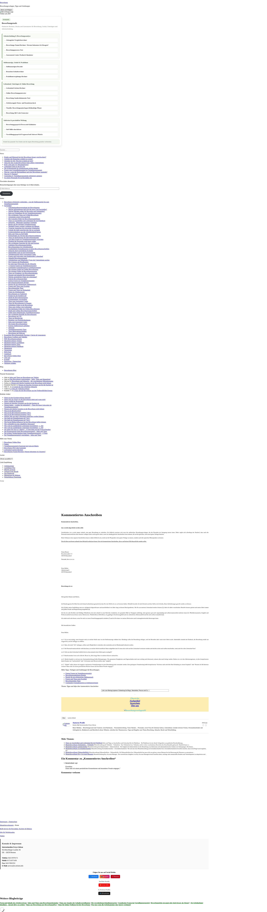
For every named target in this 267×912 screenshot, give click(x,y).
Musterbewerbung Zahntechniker (76, 747)
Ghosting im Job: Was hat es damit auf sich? (18, 161)
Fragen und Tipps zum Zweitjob (19, 286)
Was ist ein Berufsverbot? (12, 411)
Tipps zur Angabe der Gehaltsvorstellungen (74, 903)
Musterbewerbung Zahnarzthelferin (77, 752)
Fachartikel (7, 206)
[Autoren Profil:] (67, 726)
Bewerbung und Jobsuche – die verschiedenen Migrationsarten (32, 381)
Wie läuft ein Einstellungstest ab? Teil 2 (17, 420)
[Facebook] (203, 725)
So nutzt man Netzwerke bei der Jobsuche (22, 264)
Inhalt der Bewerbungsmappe (18, 297)
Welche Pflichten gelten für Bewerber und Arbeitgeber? (26, 211)
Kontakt (6, 359)
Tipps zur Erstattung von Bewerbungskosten (23, 273)
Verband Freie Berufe (11, 471)
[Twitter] (206, 725)
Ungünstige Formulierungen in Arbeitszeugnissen (24, 267)
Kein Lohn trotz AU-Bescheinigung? (16, 164)
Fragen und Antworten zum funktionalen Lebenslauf (25, 256)
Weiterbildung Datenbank (12, 477)
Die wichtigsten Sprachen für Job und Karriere (23, 243)
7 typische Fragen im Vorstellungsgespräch (22, 266)
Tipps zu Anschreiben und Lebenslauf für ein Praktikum (26, 221)
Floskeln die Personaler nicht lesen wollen (22, 241)
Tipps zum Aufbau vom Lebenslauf (20, 307)
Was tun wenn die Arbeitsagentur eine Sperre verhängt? (111, 905)
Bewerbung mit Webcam (16, 333)
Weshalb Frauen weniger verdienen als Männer (23, 226)
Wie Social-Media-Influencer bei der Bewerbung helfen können (25, 422)
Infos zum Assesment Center (17, 322)
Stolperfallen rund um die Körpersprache (21, 252)
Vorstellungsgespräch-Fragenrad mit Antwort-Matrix (24, 134)
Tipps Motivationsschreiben (17, 331)
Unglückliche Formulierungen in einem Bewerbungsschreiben (28, 249)
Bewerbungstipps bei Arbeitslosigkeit (20, 247)
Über (63, 718)
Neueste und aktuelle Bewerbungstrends (21, 275)
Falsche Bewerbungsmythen (17, 279)
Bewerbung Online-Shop (12, 356)
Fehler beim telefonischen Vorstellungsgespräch (24, 312)
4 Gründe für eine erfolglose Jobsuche (24, 387)
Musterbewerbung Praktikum (13, 346)
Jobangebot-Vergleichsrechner (16, 40)
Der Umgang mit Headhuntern (18, 262)
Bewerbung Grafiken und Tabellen (15, 337)
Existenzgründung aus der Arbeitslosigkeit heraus (24, 232)
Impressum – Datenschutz (8, 822)
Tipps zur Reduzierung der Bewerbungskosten (23, 237)
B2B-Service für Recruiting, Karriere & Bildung (16, 829)
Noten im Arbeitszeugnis (16, 292)
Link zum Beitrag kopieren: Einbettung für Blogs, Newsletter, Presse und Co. (125, 690)
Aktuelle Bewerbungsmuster (17, 258)
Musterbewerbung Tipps (12, 344)
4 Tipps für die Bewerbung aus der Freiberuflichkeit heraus (33, 390)
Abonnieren (6, 193)
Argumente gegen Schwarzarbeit (19, 217)
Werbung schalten (10, 363)
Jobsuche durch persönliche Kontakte (20, 251)
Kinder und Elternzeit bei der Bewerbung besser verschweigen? (25, 157)
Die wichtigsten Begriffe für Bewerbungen (22, 314)
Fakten (6, 444)
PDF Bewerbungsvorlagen (13, 339)
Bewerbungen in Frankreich (17, 294)
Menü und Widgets (6, 10)
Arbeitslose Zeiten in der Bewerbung (20, 305)
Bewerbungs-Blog (10, 370)
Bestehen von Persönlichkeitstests (19, 320)
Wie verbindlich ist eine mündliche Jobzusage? (19, 424)
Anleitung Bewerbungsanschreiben (19, 245)
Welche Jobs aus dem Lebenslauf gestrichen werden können (24, 416)
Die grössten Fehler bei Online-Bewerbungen (23, 269)
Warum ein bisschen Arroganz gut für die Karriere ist (35, 385)
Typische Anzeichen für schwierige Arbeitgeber (24, 228)
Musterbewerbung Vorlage (13, 341)
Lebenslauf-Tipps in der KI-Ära (14, 166)
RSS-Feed (7, 352)
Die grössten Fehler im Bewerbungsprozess (22, 271)
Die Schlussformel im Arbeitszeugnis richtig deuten (21, 168)
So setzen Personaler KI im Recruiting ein (18, 178)
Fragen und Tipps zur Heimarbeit (19, 290)
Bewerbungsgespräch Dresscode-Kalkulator (21, 124)
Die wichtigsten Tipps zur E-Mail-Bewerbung (23, 215)
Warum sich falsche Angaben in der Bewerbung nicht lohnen (31, 383)
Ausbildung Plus (9, 468)
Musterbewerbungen (7, 825)
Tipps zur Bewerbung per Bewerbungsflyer (41, 905)
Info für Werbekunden (7, 832)
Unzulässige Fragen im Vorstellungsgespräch (134, 903)
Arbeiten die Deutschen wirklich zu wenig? (18, 159)
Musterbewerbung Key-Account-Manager (79, 754)
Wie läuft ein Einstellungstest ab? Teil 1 (17, 418)
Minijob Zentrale (9, 470)
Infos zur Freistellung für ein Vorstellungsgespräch (24, 213)
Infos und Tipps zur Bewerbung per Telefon (24, 377)
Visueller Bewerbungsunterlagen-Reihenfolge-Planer (24, 108)
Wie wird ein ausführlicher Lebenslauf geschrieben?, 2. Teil (23, 428)
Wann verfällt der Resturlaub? (14, 401)
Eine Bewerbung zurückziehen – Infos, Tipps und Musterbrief (30, 379)
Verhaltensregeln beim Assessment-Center (22, 254)
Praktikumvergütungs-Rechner (16, 76)
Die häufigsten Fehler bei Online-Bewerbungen (24, 309)
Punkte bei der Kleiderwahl (17, 296)
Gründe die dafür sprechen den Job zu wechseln (24, 230)
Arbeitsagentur (9, 466)
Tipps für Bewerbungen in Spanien (19, 303)
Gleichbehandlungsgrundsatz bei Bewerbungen (24, 207)
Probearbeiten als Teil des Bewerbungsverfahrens (24, 236)
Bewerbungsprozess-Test (14, 50)
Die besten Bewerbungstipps (17, 324)
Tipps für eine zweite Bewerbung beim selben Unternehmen (24, 163)
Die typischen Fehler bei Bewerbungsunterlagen (24, 219)
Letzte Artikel (72, 718)
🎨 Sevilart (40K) (104, 885)
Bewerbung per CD (14, 316)
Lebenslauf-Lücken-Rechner (15, 88)
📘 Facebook (93, 876)
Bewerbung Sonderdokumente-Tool (18, 98)
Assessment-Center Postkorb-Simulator (19, 55)
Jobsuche (11, 327)
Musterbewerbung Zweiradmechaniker (78, 748)
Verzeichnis (8, 350)
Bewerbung (4, 2)
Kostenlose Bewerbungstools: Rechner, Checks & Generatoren (25, 335)
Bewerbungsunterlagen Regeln (18, 282)
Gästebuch (7, 354)
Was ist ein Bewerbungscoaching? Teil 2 (17, 414)
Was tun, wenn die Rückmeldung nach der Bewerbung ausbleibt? (25, 172)
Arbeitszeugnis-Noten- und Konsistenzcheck (21, 103)
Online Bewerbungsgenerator (16, 93)
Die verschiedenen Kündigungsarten (104, 903)
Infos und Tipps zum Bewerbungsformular (43, 903)
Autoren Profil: (79, 723)
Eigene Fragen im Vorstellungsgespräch (21, 281)
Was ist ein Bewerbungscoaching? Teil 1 (17, 413)
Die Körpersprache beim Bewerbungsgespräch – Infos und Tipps (25, 431)
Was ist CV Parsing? (11, 174)
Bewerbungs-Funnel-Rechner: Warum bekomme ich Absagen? (27, 45)
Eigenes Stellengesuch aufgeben (19, 326)
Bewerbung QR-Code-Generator (17, 113)
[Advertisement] (30, 496)
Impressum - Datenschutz (12, 361)
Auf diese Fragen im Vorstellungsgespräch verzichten (25, 239)
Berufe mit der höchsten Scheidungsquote (22, 224)
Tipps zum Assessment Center (18, 301)
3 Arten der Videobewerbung (19, 389)
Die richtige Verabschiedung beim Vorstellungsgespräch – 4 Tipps (25, 433)
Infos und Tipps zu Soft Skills (18, 234)
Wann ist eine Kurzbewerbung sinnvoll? (17, 398)
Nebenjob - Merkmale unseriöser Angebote (22, 222)
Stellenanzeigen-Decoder (14, 66)
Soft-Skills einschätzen (13, 129)
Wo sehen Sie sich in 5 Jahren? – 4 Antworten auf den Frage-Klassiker (27, 429)
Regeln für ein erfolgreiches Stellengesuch (22, 284)
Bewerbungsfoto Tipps (15, 288)
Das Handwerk (9, 473)
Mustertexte (8, 348)
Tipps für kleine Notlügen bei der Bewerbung (74, 905)
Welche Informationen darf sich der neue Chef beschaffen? (27, 209)
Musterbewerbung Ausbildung (14, 342)
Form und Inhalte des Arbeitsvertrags (13, 903)
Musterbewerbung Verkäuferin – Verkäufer (79, 745)
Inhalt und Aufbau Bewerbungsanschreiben (22, 311)
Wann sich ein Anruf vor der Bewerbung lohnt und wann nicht (24, 399)
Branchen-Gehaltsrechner (15, 71)
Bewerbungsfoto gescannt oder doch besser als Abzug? (170, 903)
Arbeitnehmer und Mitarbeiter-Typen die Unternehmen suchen (28, 260)
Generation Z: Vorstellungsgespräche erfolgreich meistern (23, 176)
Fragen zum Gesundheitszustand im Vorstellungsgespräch (23, 170)
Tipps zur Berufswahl (15, 318)
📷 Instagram (104, 876)
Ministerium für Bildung (12, 475)
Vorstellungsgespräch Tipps (17, 329)
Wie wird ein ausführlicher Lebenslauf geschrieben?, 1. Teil (23, 426)
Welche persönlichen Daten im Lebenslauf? (22, 277)
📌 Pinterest (115, 876)
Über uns (7, 358)
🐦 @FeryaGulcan (104, 893)
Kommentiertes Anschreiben (17, 299)
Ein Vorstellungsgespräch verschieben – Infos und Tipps (22, 435)
